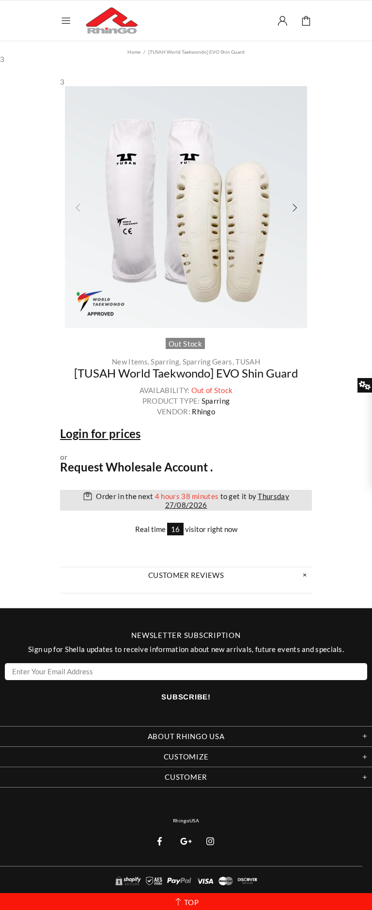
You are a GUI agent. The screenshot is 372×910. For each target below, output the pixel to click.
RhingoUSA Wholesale (111, 20)
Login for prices (100, 434)
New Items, (130, 362)
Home (133, 52)
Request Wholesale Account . (136, 467)
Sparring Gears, (208, 362)
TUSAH (247, 362)
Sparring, (166, 362)
